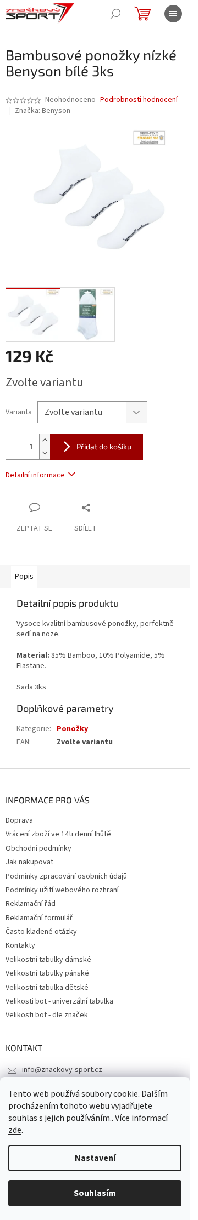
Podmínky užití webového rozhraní (62, 890)
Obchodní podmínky (39, 848)
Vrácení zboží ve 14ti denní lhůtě (58, 834)
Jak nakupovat (29, 862)
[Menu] (173, 14)
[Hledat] (116, 14)
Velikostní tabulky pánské (47, 973)
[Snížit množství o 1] (44, 453)
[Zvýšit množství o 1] (44, 440)
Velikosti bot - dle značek (47, 1015)
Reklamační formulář (39, 918)
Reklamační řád (31, 903)
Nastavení (95, 1158)
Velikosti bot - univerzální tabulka (59, 1001)
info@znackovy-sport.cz (62, 1069)
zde (14, 1130)
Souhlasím (95, 1193)
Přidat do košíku (103, 446)
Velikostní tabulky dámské (48, 959)
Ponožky (72, 728)
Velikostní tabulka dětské (47, 987)
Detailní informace (35, 475)
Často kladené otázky (41, 931)
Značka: (42, 110)
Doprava (19, 820)
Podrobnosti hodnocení (139, 100)
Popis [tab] (24, 576)
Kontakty (20, 945)
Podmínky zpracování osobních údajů (66, 876)
